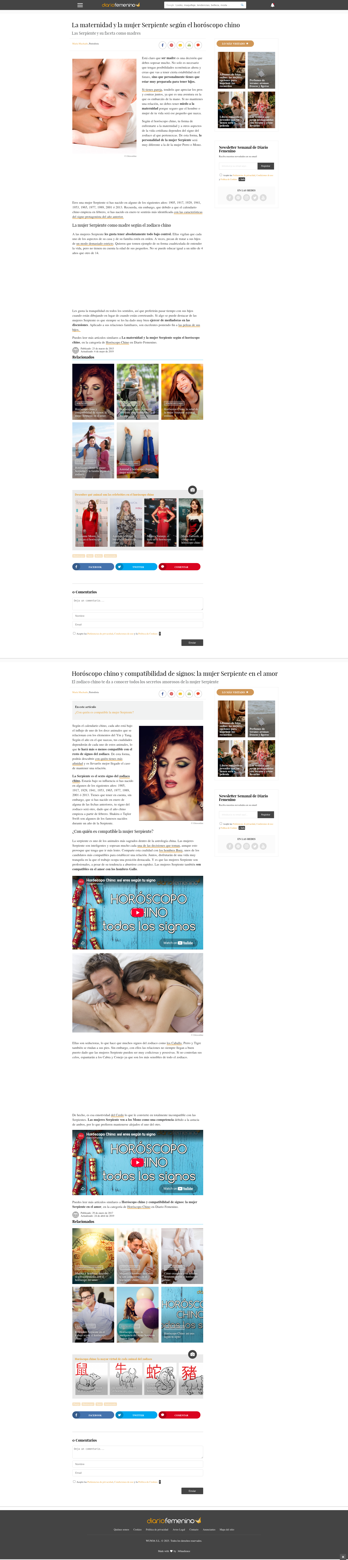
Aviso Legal (179, 1529)
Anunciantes (209, 1529)
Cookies (137, 1529)
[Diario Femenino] (121, 6)
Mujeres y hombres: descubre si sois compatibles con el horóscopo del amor (92, 1276)
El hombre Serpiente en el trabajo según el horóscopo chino (90, 1335)
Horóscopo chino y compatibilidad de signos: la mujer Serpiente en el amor (91, 412)
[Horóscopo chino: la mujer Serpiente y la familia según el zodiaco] (93, 477)
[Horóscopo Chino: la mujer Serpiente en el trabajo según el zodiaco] (138, 418)
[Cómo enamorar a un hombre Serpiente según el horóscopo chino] (182, 1283)
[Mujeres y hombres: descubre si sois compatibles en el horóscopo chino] (138, 1283)
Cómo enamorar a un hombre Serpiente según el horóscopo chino (181, 1276)
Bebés (99, 555)
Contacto (193, 1529)
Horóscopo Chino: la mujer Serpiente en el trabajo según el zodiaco (137, 412)
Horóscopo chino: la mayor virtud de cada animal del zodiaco (113, 1359)
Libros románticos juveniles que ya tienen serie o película (231, 121)
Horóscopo (78, 555)
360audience (183, 1551)
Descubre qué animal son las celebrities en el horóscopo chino (114, 494)
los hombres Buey (171, 850)
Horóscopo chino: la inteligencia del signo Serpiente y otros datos (137, 1335)
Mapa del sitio (227, 1529)
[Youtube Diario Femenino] (263, 197)
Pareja (76, 1404)
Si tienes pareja (152, 89)
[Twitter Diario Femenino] (255, 197)
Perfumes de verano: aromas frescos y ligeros (259, 83)
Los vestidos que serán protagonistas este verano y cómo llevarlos (262, 121)
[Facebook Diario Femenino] (230, 197)
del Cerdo (117, 1115)
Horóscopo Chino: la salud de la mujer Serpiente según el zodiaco (181, 412)
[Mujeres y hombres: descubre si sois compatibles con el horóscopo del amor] (93, 1283)
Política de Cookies (148, 633)
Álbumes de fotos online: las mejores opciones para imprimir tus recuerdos (231, 80)
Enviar (192, 642)
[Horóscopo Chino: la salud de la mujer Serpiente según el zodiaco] (182, 418)
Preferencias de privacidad (100, 633)
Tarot (89, 555)
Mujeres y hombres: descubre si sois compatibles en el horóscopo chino (136, 1276)
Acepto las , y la (117, 633)
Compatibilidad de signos (89, 1267)
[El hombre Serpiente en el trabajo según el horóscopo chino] (93, 1341)
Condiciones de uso (124, 633)
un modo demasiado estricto (94, 243)
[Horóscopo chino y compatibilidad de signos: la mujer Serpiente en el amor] (93, 418)
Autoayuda (110, 555)
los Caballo (174, 1043)
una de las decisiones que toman (158, 845)
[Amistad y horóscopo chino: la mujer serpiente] (138, 477)
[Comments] (198, 45)
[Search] (242, 5)
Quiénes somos (121, 1529)
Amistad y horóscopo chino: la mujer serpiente (136, 470)
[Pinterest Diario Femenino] (238, 197)
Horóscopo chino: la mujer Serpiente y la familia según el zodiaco (92, 471)
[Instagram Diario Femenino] (246, 197)
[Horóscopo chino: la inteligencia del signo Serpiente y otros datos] (138, 1341)
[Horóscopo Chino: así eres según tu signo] (182, 1341)
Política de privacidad (157, 1529)
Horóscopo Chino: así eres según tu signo (179, 1334)
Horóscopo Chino (117, 342)
